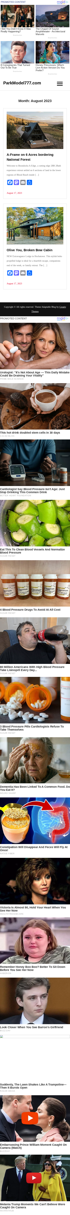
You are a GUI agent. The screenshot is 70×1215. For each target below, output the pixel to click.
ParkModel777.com (22, 82)
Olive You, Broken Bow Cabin (29, 250)
